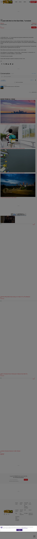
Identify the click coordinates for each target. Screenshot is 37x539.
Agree (19, 529)
